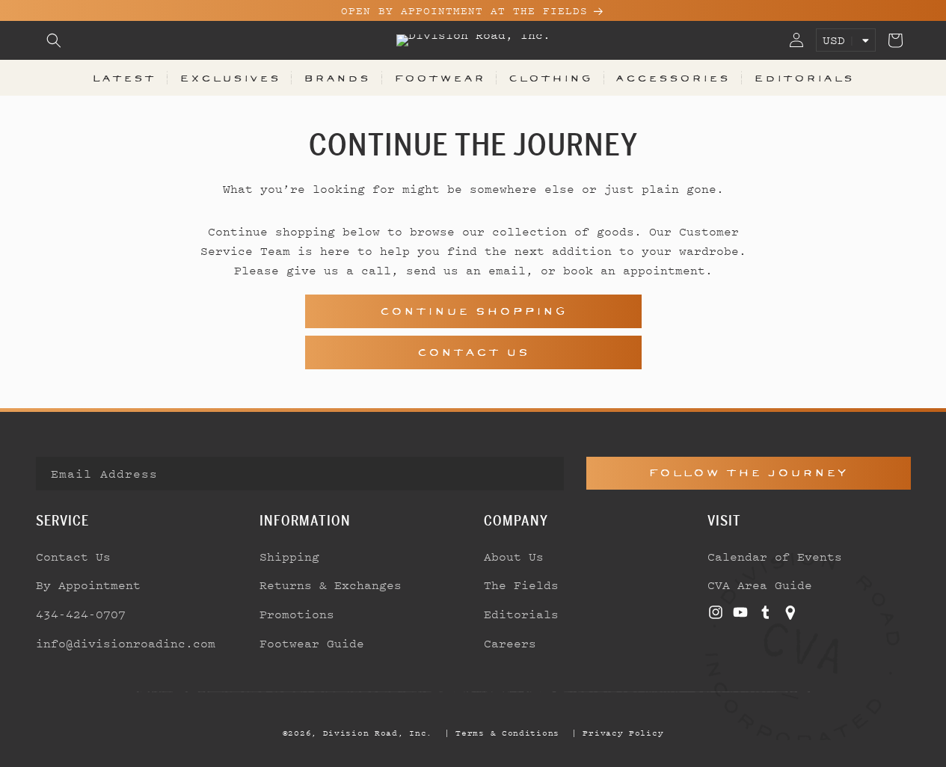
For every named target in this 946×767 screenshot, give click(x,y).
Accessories (672, 78)
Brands (337, 78)
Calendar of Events (774, 556)
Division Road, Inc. (377, 733)
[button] (53, 40)
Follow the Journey (748, 472)
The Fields (521, 584)
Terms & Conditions (507, 733)
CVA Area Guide (759, 584)
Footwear (439, 78)
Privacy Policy (623, 733)
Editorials (804, 78)
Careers (510, 643)
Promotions (296, 614)
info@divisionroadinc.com (125, 643)
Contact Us (473, 352)
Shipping (289, 556)
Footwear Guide (311, 643)
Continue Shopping (473, 311)
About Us (514, 556)
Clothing (550, 78)
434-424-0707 (81, 614)
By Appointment (88, 584)
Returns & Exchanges (330, 584)
